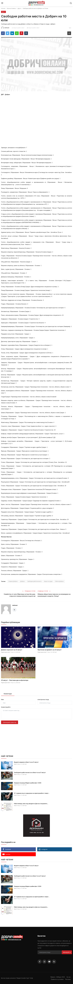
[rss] (54, 962)
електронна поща (43, 699)
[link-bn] (36, 825)
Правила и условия (57, 979)
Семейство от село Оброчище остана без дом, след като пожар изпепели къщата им (19, 595)
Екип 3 (15, 764)
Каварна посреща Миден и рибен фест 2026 (27, 783)
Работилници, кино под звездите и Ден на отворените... (31, 803)
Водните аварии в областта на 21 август (26, 762)
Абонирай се (67, 952)
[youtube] (49, 962)
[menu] (2, 3)
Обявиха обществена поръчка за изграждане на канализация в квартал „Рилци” (54, 595)
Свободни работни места (34, 581)
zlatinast (15, 605)
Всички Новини (11, 8)
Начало (3, 8)
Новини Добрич (13, 581)
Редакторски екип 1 (6, 652)
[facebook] (40, 962)
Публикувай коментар (9, 722)
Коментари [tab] (8, 694)
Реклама (68, 979)
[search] (71, 3)
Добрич (22, 581)
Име (2, 699)
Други (19, 8)
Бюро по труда (48, 581)
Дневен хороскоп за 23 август (11, 650)
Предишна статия (29, 591)
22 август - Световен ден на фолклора (14, 680)
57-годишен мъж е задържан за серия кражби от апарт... (31, 793)
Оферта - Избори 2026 (57, 977)
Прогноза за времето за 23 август (50, 650)
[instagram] (44, 962)
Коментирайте (5, 707)
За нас (69, 977)
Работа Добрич (59, 581)
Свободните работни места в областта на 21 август (30, 772)
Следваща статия (43, 591)
